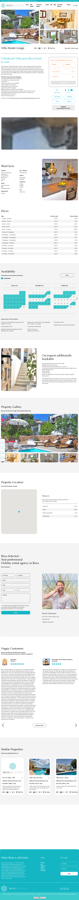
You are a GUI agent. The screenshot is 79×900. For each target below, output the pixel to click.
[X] (68, 90)
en (73, 5)
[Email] (71, 90)
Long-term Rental (39, 5)
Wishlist (42, 862)
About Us (43, 869)
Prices (57, 101)
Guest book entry (39, 725)
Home (27, 4)
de (76, 5)
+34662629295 (65, 0)
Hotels (47, 4)
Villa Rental (31, 5)
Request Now (63, 82)
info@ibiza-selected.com (73, 0)
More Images (70, 41)
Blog (55, 4)
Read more (42, 897)
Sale (51, 4)
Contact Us (43, 870)
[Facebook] (65, 90)
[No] (77, 896)
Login (69, 873)
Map (42, 864)
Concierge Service (59, 5)
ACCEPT (36, 897)
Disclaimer (43, 866)
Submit (15, 612)
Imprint (42, 867)
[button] (77, 298)
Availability (69, 96)
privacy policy (20, 608)
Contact (68, 4)
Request (69, 101)
